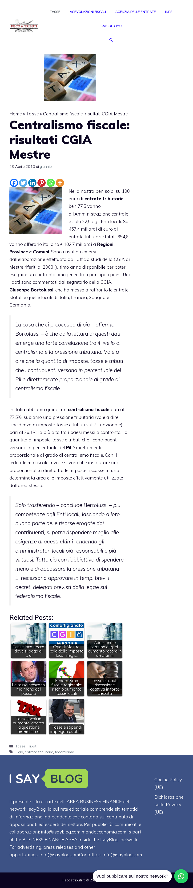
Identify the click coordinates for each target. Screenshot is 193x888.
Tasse (55, 12)
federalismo (64, 752)
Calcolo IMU (111, 26)
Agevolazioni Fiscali (88, 12)
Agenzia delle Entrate (135, 12)
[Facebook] (14, 183)
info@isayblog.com (122, 854)
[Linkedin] (32, 183)
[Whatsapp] (51, 183)
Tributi (32, 746)
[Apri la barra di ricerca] (111, 40)
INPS (169, 12)
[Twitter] (23, 183)
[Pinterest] (41, 183)
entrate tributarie (39, 752)
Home (15, 114)
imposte (78, 470)
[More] (60, 183)
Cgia (19, 752)
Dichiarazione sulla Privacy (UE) (169, 804)
